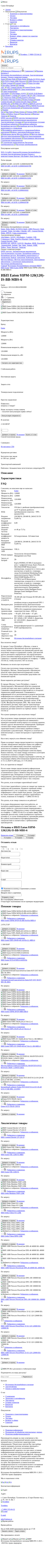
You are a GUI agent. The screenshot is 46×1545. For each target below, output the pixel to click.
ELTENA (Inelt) (22, 229)
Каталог (4, 65)
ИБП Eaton (5, 268)
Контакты (13, 44)
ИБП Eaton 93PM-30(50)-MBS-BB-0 (14, 1011)
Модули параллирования (10, 136)
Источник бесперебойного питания (27, 638)
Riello (24, 79)
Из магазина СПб (7, 447)
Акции (8, 10)
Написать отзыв (7, 835)
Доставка (13, 18)
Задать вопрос (20, 1531)
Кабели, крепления (20, 131)
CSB (28, 96)
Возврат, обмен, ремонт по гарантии (24, 36)
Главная (4, 266)
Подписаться (27, 1377)
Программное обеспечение (11, 138)
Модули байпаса (23, 134)
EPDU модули (6, 118)
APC (3, 87)
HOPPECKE (6, 104)
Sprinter (15, 245)
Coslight (15, 96)
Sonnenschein (16, 108)
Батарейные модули (8, 126)
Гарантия (13, 22)
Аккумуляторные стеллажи (11, 122)
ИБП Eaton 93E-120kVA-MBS (12, 1155)
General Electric (17, 87)
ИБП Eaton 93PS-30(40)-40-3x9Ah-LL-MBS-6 (18, 940)
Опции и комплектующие (18, 77)
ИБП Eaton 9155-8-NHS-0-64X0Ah (14, 960)
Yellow (3, 114)
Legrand (10, 83)
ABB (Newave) (20, 81)
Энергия (4, 116)
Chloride (13, 85)
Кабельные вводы (33, 258)
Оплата (12, 16)
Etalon (18, 100)
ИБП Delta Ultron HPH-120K (12, 1236)
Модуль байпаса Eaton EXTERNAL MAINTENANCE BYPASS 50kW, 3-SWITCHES (21, 1067)
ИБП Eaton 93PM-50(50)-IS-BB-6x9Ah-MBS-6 (18, 920)
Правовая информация (14, 1430)
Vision (23, 83)
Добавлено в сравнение (16, 918)
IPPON (10, 89)
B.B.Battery (21, 237)
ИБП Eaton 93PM (16, 268)
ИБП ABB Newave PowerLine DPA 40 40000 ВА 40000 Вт (23, 1268)
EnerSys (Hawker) (22, 239)
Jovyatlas (16, 231)
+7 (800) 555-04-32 (34, 54)
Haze (29, 102)
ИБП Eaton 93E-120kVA (10, 1172)
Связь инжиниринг (19, 233)
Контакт (28, 114)
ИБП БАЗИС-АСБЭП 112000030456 (14, 214)
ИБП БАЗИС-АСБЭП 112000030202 (14, 190)
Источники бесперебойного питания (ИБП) (24, 266)
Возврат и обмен (16, 20)
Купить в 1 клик (31, 174)
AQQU (24, 93)
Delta (14, 79)
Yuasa (16, 114)
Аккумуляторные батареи (18, 154)
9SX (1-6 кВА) (6, 152)
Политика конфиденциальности (17, 1434)
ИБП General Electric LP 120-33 (12, 1137)
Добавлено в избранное (29, 915)
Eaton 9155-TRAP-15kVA (10, 1106)
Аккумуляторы (11, 1387)
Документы (14, 28)
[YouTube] (3, 304)
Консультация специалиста (11, 416)
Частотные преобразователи (17, 143)
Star (2, 112)
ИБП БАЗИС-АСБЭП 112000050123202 (16, 178)
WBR (35, 112)
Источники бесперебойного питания (15, 75)
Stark (11, 112)
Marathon (13, 106)
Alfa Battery (5, 93)
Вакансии (13, 42)
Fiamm (30, 100)
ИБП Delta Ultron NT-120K (11, 1213)
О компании (10, 1396)
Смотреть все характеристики (12, 363)
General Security (7, 102)
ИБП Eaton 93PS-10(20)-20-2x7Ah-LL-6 (16, 1029)
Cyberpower (5, 239)
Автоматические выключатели (19, 119)
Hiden (3, 233)
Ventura (22, 112)
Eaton (3, 79)
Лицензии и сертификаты (19, 26)
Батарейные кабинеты (9, 124)
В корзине (21, 174)
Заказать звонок (7, 57)
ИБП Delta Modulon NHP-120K (12, 1193)
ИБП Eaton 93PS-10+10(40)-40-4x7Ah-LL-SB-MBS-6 (21, 1046)
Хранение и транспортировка (21, 14)
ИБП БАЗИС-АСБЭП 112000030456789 (16, 166)
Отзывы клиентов (17, 40)
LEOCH (20, 243)
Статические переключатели (12, 140)
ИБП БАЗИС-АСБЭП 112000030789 (14, 202)
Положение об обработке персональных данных (23, 1432)
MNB (28, 106)
